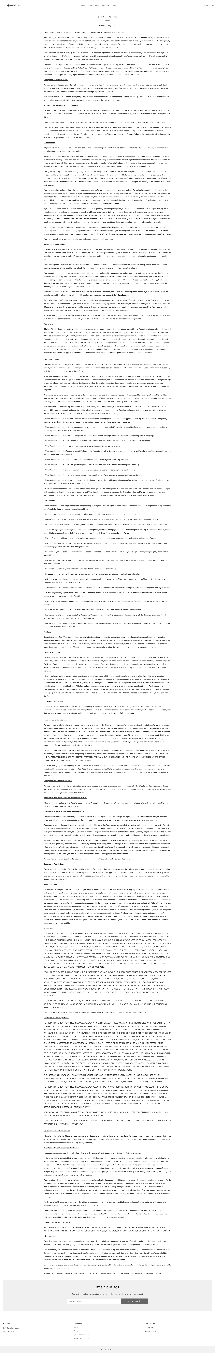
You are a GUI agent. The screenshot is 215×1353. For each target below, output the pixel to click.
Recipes (106, 6)
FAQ (75, 1327)
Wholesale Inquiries (81, 1338)
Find (115, 6)
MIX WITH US (133, 1301)
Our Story (78, 1324)
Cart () (209, 6)
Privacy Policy (133, 134)
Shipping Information (82, 1335)
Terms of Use (149, 1324)
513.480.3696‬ (8, 1332)
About (84, 6)
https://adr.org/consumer (150, 1168)
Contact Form (150, 1331)
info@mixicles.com (142, 166)
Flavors (95, 6)
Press (76, 1331)
